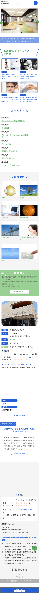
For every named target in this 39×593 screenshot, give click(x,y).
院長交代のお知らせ (8, 158)
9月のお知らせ (6, 128)
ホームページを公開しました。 (11, 165)
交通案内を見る (19, 415)
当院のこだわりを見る (19, 454)
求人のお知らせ (6, 144)
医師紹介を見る (19, 291)
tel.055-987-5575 (8, 533)
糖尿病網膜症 (24, 217)
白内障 (3, 197)
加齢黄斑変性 (5, 237)
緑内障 (22, 198)
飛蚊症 (3, 260)
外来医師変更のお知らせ (9, 151)
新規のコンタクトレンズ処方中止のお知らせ (15, 136)
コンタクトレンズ (25, 260)
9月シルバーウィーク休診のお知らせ (13, 121)
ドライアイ (5, 217)
